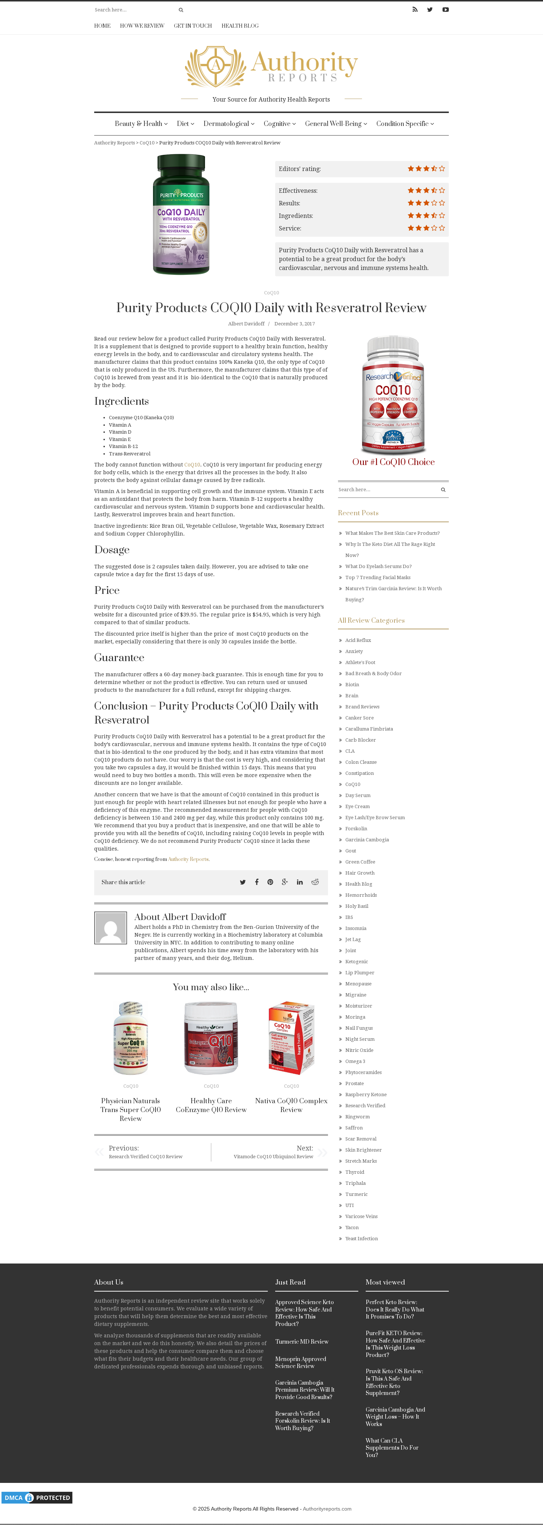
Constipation (359, 773)
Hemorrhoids (361, 895)
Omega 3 (355, 1061)
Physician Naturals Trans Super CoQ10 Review (130, 1110)
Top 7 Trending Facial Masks (377, 577)
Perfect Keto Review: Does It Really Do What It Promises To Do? (395, 1309)
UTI (349, 1205)
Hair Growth (360, 873)
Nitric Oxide (359, 1050)
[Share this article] (243, 882)
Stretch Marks (361, 1161)
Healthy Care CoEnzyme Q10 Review (211, 1105)
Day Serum (357, 795)
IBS (349, 917)
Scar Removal (360, 1139)
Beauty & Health (138, 124)
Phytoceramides (363, 1072)
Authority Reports (188, 859)
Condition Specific (402, 124)
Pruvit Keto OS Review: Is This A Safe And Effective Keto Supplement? (394, 1382)
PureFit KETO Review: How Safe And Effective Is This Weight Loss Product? (395, 1344)
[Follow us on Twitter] (430, 9)
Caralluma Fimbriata (369, 729)
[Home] (271, 64)
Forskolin (356, 828)
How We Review (142, 26)
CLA (350, 751)
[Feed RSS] (415, 9)
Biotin (352, 684)
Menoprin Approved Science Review (300, 1363)
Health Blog (240, 26)
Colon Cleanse (361, 762)
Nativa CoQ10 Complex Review (291, 1105)
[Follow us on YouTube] (443, 9)
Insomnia (355, 928)
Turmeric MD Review (302, 1342)
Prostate (354, 1083)
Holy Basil (356, 906)
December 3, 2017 (294, 323)
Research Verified (365, 1105)
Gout (350, 851)
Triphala (355, 1183)
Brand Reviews (362, 706)
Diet (183, 124)
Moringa (355, 1017)
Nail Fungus (359, 1028)
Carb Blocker (360, 740)
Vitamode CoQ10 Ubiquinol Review (273, 1156)
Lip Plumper (360, 972)
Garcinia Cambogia (367, 839)
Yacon (352, 1227)
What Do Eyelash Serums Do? (378, 566)
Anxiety (354, 651)
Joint (350, 950)
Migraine (355, 995)
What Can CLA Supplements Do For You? (392, 1448)
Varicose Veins (361, 1216)
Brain (351, 695)
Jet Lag (353, 939)
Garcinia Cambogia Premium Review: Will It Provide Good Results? (305, 1390)
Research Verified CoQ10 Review (145, 1156)
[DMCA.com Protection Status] (37, 1497)
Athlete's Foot (360, 662)
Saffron (354, 1128)
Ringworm (357, 1116)
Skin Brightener (363, 1150)
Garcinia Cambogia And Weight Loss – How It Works (395, 1417)
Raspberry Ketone (366, 1094)
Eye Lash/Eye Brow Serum (375, 817)
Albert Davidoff (246, 323)
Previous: (124, 1148)
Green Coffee (360, 862)
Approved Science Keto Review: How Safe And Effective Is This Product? (304, 1313)
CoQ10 (271, 292)
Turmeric (356, 1194)
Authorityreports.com (327, 1509)
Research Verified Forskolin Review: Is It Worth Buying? (302, 1421)
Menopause (358, 984)
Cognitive (277, 124)
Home (102, 26)
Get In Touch (193, 26)
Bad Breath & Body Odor (373, 673)
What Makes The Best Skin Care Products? (392, 533)
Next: (305, 1148)
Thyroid (354, 1172)
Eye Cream (357, 806)
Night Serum (360, 1039)
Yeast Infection (361, 1238)
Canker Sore (359, 718)
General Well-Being (333, 124)
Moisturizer (358, 1006)
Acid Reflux (358, 640)
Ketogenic (356, 961)
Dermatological (226, 124)
